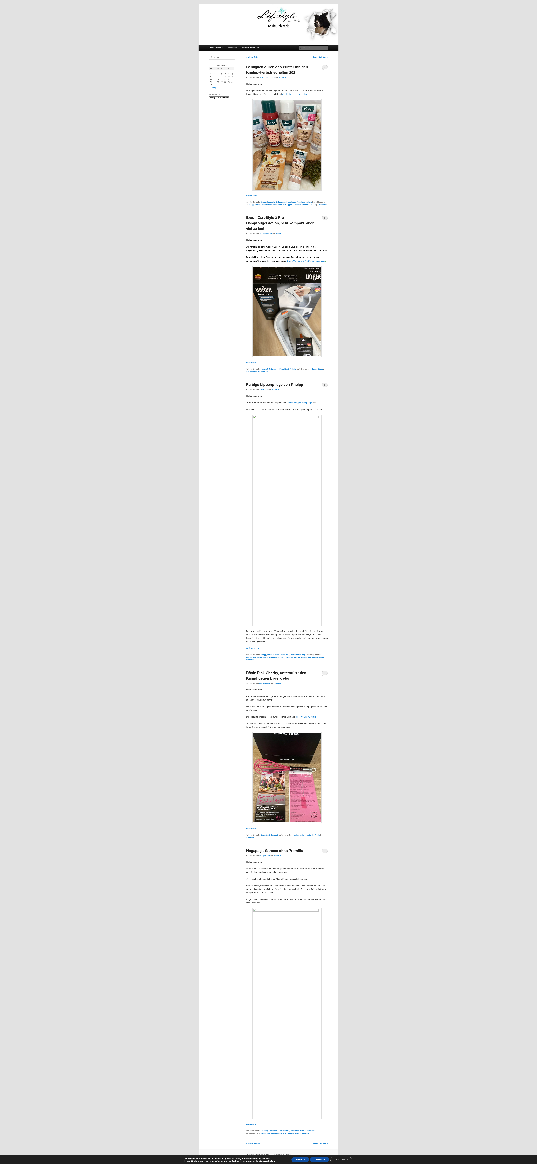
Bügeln (320, 369)
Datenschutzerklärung (250, 47)
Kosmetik (271, 202)
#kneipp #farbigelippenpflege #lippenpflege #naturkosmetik (269, 657)
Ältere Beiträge (253, 57)
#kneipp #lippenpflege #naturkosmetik (309, 657)
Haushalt (264, 369)
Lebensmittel (284, 1130)
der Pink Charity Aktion (305, 716)
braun (314, 369)
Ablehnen (300, 1160)
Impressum (232, 47)
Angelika (282, 77)
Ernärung (264, 1130)
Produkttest (291, 202)
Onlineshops (281, 202)
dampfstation (251, 371)
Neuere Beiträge (320, 57)
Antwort (250, 837)
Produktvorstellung (304, 202)
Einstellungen (197, 1161)
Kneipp (263, 202)
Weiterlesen (253, 195)
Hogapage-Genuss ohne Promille (274, 850)
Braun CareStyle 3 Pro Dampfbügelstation (306, 261)
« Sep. (214, 87)
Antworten (322, 204)
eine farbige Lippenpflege (300, 402)
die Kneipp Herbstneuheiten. (295, 93)
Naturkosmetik (273, 654)
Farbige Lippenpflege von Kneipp (274, 384)
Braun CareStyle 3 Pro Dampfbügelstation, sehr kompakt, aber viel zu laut (280, 223)
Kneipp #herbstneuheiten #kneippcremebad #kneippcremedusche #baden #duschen (282, 204)
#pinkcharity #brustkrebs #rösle (307, 835)
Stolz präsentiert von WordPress (278, 1154)
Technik (293, 369)
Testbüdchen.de (217, 47)
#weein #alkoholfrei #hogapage (273, 1133)
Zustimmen (319, 1160)
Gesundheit (265, 835)
